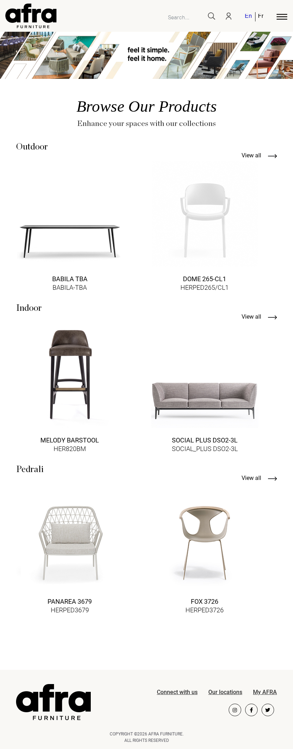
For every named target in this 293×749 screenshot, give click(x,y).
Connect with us (177, 692)
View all (252, 155)
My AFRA (265, 692)
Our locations (225, 692)
